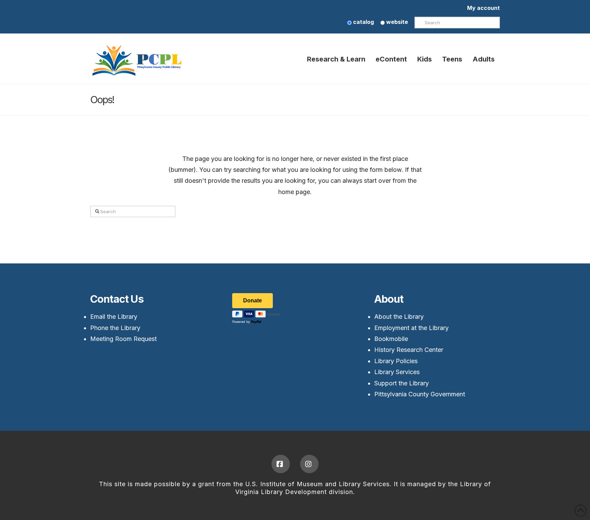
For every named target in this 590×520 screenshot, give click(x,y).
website (396, 21)
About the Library (399, 316)
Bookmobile (391, 338)
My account (483, 7)
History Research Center (408, 349)
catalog (363, 21)
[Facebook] (280, 464)
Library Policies (396, 361)
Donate (252, 300)
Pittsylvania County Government (419, 394)
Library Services (397, 371)
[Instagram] (309, 464)
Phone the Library (115, 327)
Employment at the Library (411, 327)
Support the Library (401, 383)
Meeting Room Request (123, 338)
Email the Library (113, 316)
